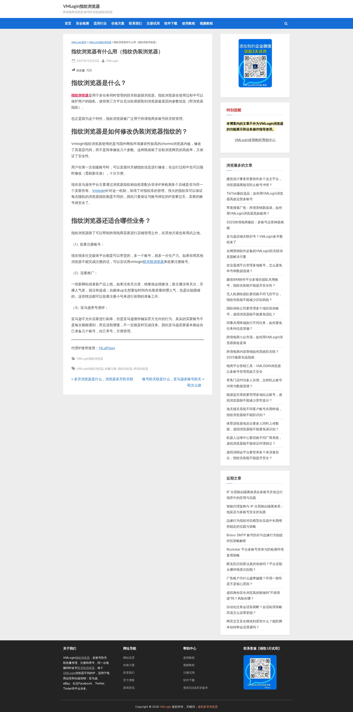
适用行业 (100, 23)
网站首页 (129, 657)
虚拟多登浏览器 (208, 706)
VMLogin (112, 60)
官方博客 (129, 680)
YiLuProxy (107, 348)
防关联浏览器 (153, 262)
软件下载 (170, 23)
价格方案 (117, 23)
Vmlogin (98, 191)
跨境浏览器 (141, 368)
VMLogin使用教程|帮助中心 (255, 140)
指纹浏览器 (125, 368)
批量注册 (110, 368)
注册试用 (153, 23)
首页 (68, 23)
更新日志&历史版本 (195, 687)
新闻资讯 (129, 687)
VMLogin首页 (78, 42)
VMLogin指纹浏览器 (81, 6)
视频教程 (206, 23)
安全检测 (82, 23)
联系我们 (135, 23)
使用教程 (188, 23)
